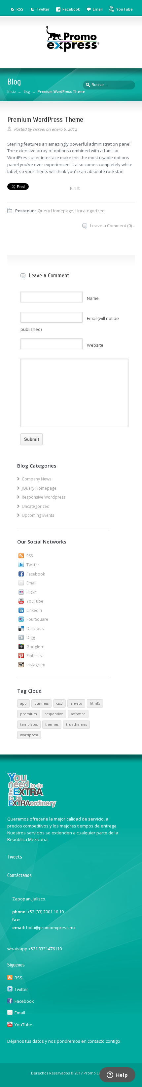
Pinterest (34, 655)
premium (28, 714)
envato (76, 703)
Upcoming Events (38, 515)
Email (98, 9)
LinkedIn (34, 610)
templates (29, 724)
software (78, 714)
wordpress (29, 735)
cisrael (39, 129)
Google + (35, 646)
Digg (30, 637)
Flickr (31, 592)
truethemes (76, 724)
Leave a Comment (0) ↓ (112, 225)
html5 (95, 703)
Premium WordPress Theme (45, 119)
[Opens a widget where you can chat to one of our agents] (117, 1075)
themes (51, 724)
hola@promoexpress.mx (51, 927)
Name (93, 298)
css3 (59, 703)
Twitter (43, 9)
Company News (36, 479)
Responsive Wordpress (43, 497)
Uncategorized (90, 211)
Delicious (35, 628)
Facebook (71, 9)
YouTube (124, 9)
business (41, 703)
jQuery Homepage (55, 211)
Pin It (75, 188)
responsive (54, 714)
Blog (26, 91)
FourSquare (37, 619)
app (23, 703)
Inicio (11, 91)
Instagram (35, 665)
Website (95, 345)
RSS (20, 9)
